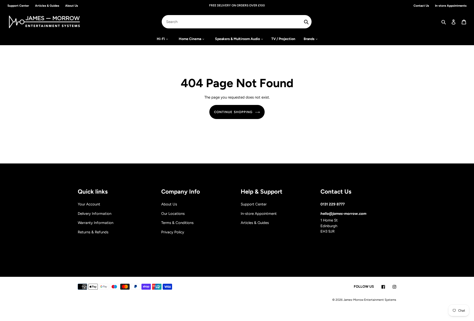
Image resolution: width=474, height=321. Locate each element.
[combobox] (237, 21)
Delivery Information (94, 213)
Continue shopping (233, 112)
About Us (169, 204)
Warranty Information (95, 223)
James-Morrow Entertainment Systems (369, 299)
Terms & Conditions (177, 223)
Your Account (89, 204)
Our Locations (173, 213)
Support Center (254, 204)
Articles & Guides (255, 223)
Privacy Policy (172, 232)
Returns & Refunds (93, 232)
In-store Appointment (259, 213)
